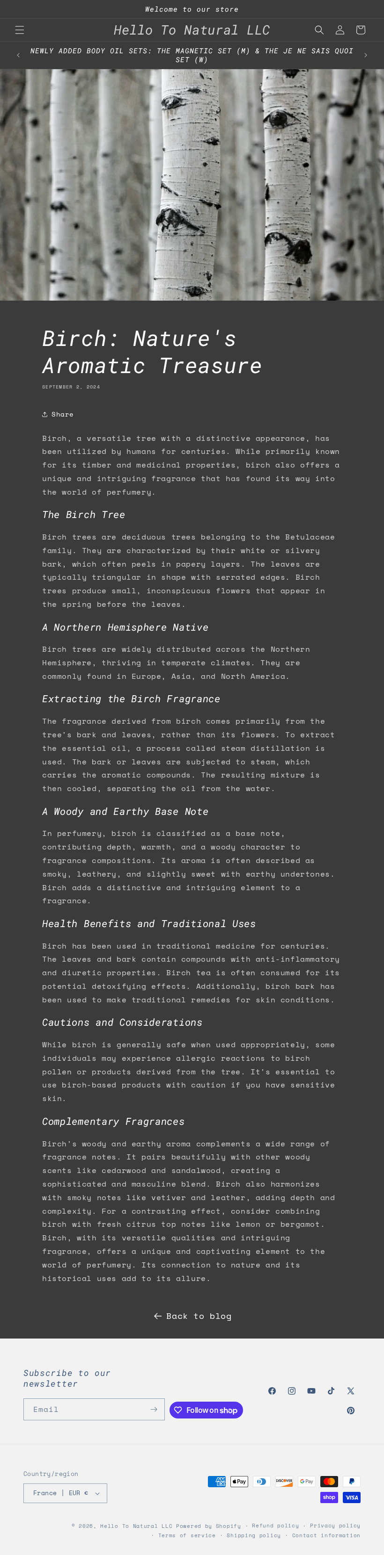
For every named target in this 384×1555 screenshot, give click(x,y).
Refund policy (275, 1525)
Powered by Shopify (208, 1526)
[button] (19, 30)
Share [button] (63, 414)
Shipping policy (254, 1535)
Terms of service (187, 1535)
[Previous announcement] (18, 55)
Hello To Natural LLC (136, 1526)
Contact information (326, 1535)
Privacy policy (335, 1525)
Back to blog (198, 1316)
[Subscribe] (154, 1409)
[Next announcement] (365, 55)
